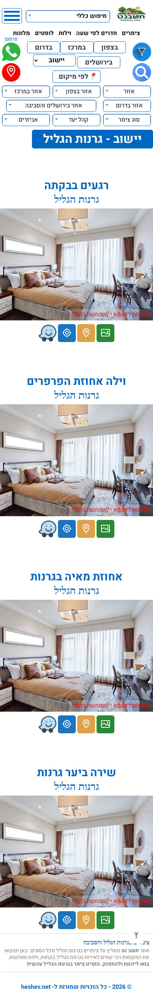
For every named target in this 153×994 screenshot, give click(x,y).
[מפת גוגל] (86, 333)
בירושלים (99, 62)
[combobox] (68, 15)
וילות (65, 33)
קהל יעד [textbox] (78, 119)
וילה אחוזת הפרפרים (76, 381)
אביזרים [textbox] (28, 119)
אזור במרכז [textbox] (28, 91)
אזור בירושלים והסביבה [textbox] (53, 105)
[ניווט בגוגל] (67, 333)
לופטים (44, 33)
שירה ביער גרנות (76, 773)
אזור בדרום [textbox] (129, 105)
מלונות (21, 33)
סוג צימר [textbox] (129, 119)
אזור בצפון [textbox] (79, 91)
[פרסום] (11, 52)
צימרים (131, 33)
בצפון (109, 48)
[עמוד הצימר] (105, 333)
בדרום (43, 48)
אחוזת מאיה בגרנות (76, 577)
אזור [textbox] (129, 91)
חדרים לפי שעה (96, 33)
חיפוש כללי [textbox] (91, 16)
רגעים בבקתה (76, 186)
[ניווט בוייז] (47, 333)
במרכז (77, 48)
